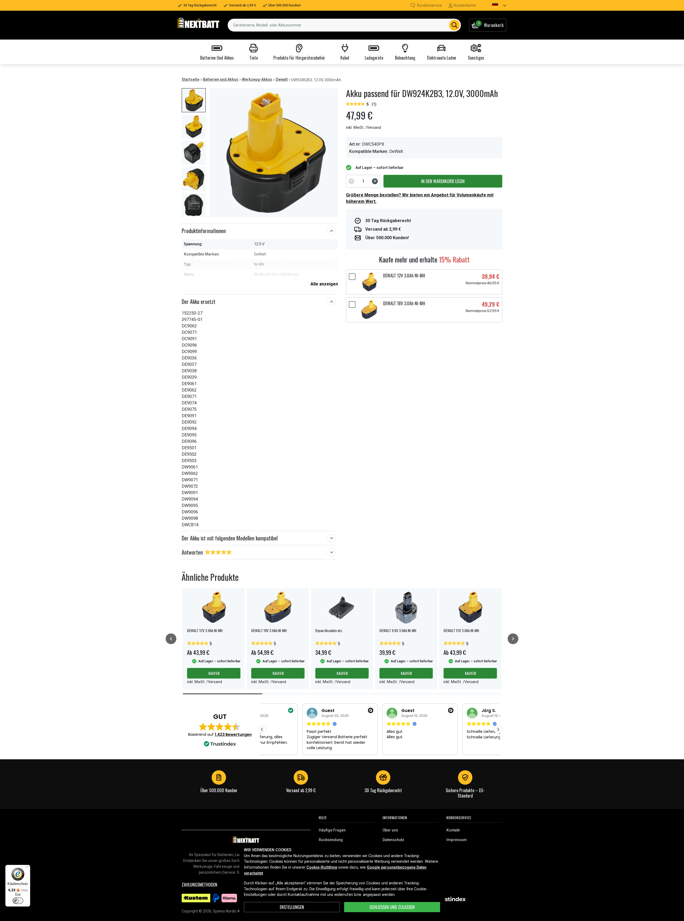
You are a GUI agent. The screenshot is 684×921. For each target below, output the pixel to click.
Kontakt (453, 830)
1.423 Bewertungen (233, 734)
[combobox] (344, 25)
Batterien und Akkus (220, 79)
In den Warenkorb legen (443, 181)
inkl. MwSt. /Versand (363, 127)
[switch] (18, 900)
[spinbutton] (363, 181)
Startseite (190, 79)
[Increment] (375, 181)
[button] (494, 5)
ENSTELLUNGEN (292, 907)
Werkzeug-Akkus (257, 79)
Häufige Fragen (332, 830)
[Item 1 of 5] (274, 152)
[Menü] (27, 868)
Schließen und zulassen (392, 907)
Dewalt (282, 79)
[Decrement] (351, 181)
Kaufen (213, 673)
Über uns (390, 830)
